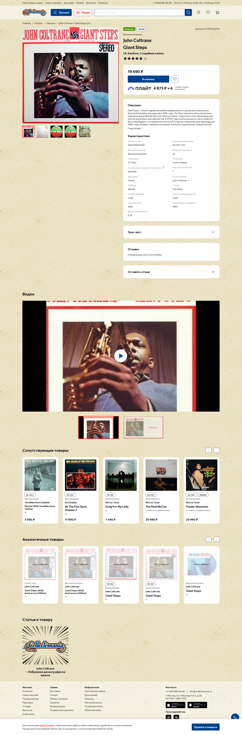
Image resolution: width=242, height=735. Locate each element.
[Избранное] (208, 12)
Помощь (103, 2)
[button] (98, 427)
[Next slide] (114, 75)
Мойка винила (57, 706)
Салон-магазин (53, 2)
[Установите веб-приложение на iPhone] (175, 705)
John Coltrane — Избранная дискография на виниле (45, 672)
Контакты (91, 2)
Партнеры (27, 702)
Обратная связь (93, 710)
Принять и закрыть (205, 727)
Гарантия (54, 702)
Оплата (80, 2)
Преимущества (30, 698)
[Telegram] (168, 717)
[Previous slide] (27, 75)
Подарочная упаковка (61, 710)
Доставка (69, 2)
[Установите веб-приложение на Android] (197, 705)
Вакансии (27, 710)
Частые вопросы (93, 702)
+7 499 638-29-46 (162, 2)
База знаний (91, 695)
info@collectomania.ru (200, 691)
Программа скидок (32, 2)
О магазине (28, 714)
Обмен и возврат (59, 698)
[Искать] (188, 12)
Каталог (64, 12)
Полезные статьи (94, 706)
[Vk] (176, 717)
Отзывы (26, 706)
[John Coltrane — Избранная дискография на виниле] (45, 663)
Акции (86, 12)
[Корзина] (217, 12)
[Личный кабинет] (198, 12)
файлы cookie (47, 725)
